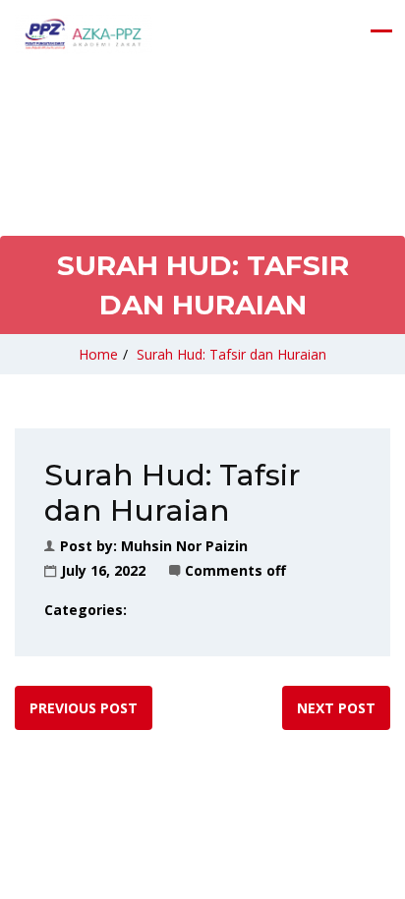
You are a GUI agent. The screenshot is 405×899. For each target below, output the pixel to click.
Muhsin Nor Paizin (184, 545)
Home (98, 354)
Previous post (83, 708)
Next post (336, 708)
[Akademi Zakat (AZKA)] (83, 34)
